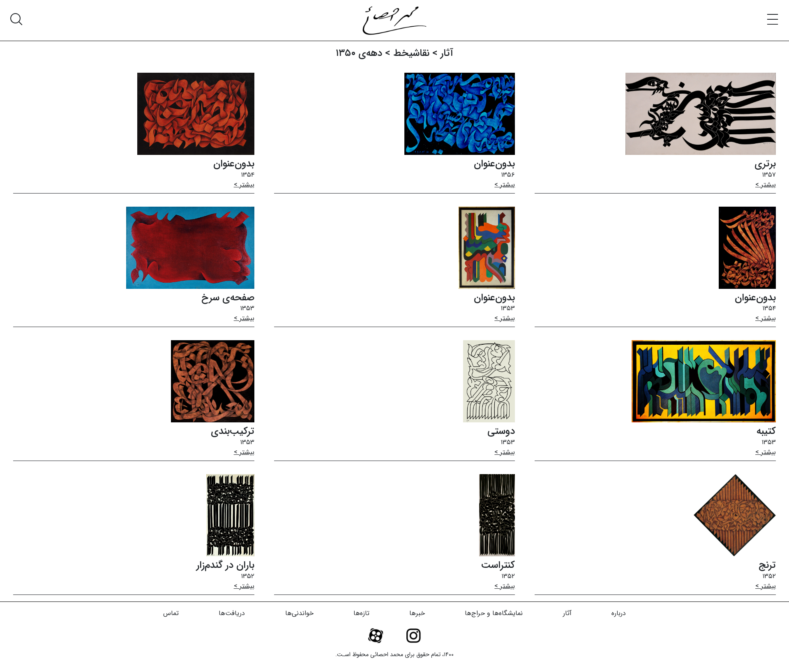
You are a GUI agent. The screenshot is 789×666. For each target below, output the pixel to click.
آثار (567, 613)
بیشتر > (765, 185)
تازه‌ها (361, 613)
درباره (618, 613)
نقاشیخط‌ (411, 53)
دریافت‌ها (232, 613)
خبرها (417, 613)
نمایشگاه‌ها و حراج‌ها (494, 613)
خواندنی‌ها (299, 613)
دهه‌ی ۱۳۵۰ (359, 53)
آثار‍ (447, 53)
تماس (171, 613)
